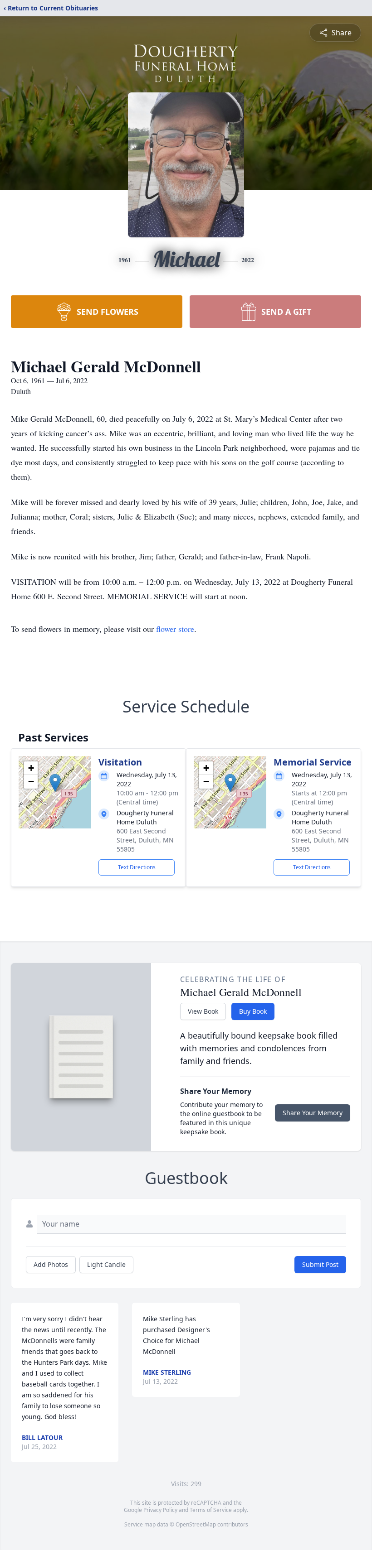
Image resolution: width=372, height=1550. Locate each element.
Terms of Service (211, 1510)
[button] (55, 783)
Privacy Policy (160, 1510)
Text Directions (137, 867)
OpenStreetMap (196, 1524)
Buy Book (253, 1011)
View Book (203, 1011)
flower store (175, 628)
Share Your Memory (313, 1112)
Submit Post (320, 1264)
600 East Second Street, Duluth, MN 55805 (145, 840)
